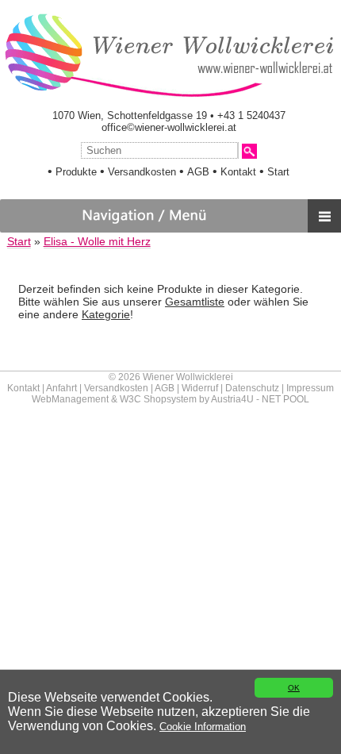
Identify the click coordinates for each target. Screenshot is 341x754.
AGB (198, 172)
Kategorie (106, 314)
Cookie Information (202, 727)
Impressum (310, 388)
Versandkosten (142, 172)
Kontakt (238, 172)
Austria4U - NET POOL (260, 399)
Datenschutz (252, 388)
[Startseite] (168, 95)
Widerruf (200, 388)
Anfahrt (61, 388)
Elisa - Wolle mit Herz (97, 242)
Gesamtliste (194, 301)
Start (278, 172)
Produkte (76, 172)
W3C (130, 399)
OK (294, 687)
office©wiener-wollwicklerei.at (169, 127)
